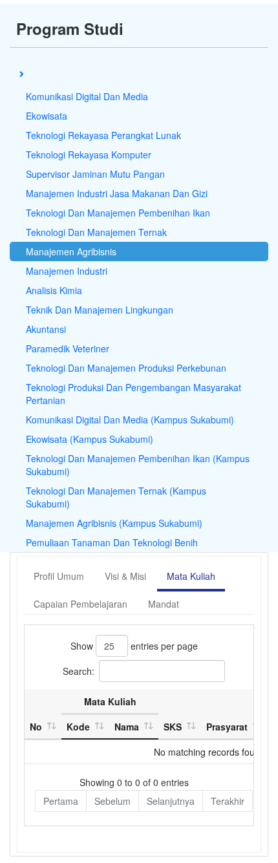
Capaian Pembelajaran (80, 603)
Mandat (163, 603)
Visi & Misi (125, 576)
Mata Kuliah (191, 576)
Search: (78, 671)
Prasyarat (227, 726)
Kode (78, 726)
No (36, 726)
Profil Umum (59, 576)
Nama (126, 726)
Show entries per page (134, 645)
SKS (173, 726)
